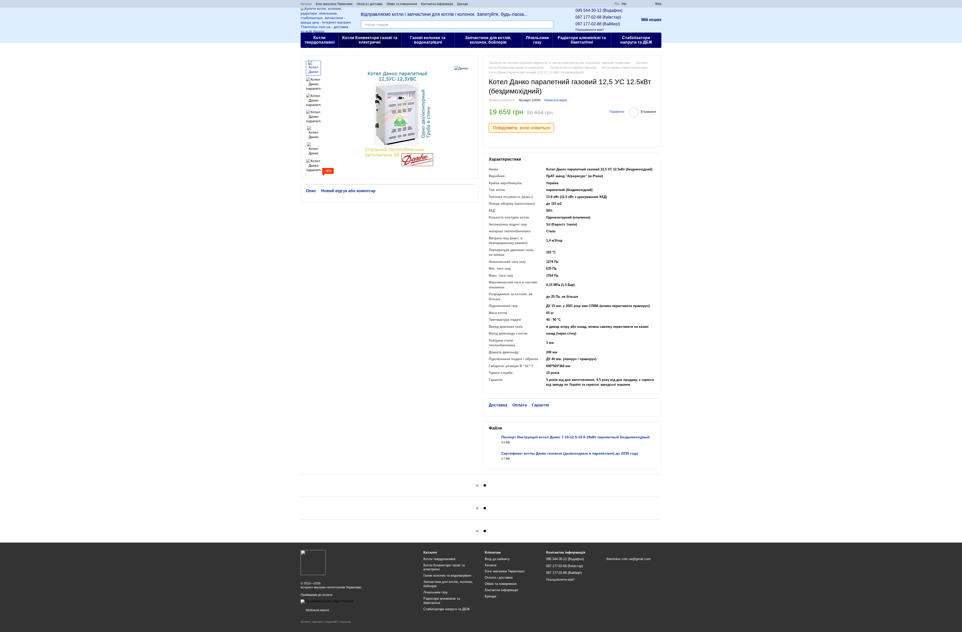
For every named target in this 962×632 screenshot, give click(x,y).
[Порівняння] (633, 4)
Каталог (306, 4)
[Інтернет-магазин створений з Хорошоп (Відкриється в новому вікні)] (326, 626)
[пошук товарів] (549, 25)
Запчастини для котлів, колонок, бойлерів (488, 40)
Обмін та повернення (402, 4)
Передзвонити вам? (589, 30)
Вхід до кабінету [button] (497, 559)
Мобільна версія (317, 610)
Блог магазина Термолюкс (334, 4)
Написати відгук (555, 100)
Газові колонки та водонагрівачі (427, 40)
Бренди (462, 4)
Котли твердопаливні (319, 40)
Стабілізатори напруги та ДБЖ (636, 40)
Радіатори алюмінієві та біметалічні (582, 40)
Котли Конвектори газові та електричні (369, 40)
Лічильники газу (537, 40)
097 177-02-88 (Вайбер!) (597, 24)
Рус (617, 3)
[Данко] (461, 68)
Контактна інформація (437, 4)
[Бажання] (642, 4)
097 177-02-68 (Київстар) (598, 17)
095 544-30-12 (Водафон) (598, 10)
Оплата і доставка (370, 4)
